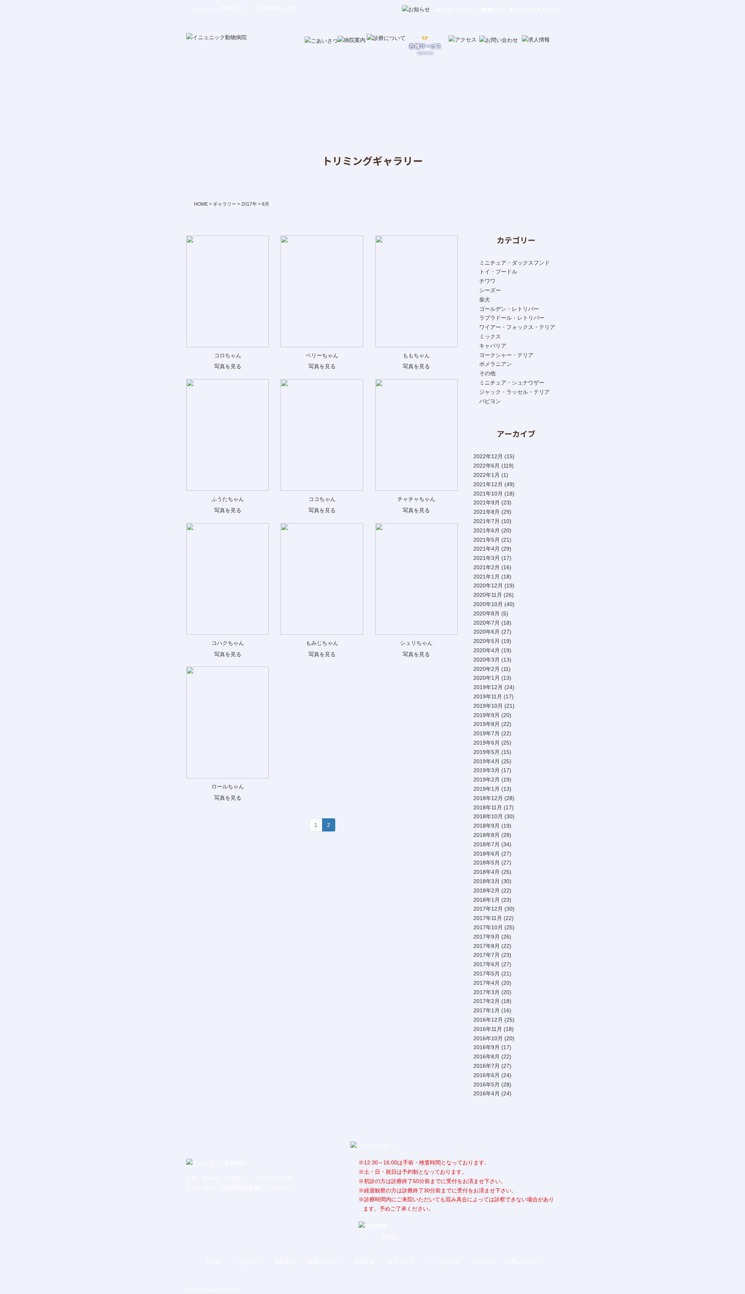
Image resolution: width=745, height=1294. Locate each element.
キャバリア (492, 346)
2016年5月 (486, 1084)
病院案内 (285, 1262)
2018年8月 (486, 835)
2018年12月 (488, 798)
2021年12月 (488, 484)
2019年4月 (486, 761)
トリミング (401, 1262)
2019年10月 (488, 706)
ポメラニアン (495, 364)
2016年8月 (486, 1056)
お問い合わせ (522, 1262)
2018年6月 (486, 854)
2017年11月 (487, 918)
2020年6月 (486, 632)
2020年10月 (488, 604)
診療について (324, 1262)
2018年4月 (486, 872)
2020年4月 (486, 650)
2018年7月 (486, 844)
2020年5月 (486, 641)
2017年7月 (486, 955)
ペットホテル (443, 1262)
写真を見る (227, 366)
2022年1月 (486, 475)
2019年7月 (486, 733)
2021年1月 (486, 576)
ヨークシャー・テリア (506, 355)
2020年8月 (486, 613)
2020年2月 (486, 669)
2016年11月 (487, 1029)
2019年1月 (486, 789)
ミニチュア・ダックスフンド (514, 263)
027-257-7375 (273, 1178)
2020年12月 (488, 585)
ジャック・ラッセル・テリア (514, 392)
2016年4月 (486, 1093)
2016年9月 (486, 1047)
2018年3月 (486, 881)
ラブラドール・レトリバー (511, 318)
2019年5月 (486, 752)
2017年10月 (488, 927)
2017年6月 (486, 964)
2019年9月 (486, 715)
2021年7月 (486, 521)
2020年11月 (487, 595)
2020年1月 (486, 678)
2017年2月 (486, 1001)
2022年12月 (488, 456)
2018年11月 (487, 807)
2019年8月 (486, 724)
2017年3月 (486, 992)
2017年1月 (486, 1010)
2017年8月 (486, 946)
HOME (201, 204)
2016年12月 (488, 1020)
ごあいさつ (248, 1262)
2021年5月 (486, 540)
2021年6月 (486, 530)
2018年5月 (486, 862)
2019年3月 (486, 770)
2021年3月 (486, 558)
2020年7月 (486, 623)
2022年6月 (486, 466)
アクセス (483, 1262)
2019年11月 (487, 696)
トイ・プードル (498, 272)
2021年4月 (486, 549)
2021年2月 (486, 567)
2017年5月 (486, 973)
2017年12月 (488, 909)
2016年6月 (486, 1075)
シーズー (490, 290)
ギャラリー (224, 204)
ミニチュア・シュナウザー (511, 382)
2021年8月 (486, 512)
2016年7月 (486, 1066)
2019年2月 (486, 779)
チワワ (487, 281)
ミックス (490, 336)
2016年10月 (488, 1038)
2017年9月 (486, 937)
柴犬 (484, 299)
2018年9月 (486, 826)
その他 (487, 373)
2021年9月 (486, 502)
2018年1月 (486, 900)
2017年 (249, 204)
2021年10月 (488, 493)
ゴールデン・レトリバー (509, 309)
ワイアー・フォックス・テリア (517, 327)
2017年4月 (486, 983)
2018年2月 (486, 890)
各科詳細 (364, 1262)
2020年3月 (486, 660)
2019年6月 (486, 743)
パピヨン (490, 401)
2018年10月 (488, 816)
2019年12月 (488, 687)
